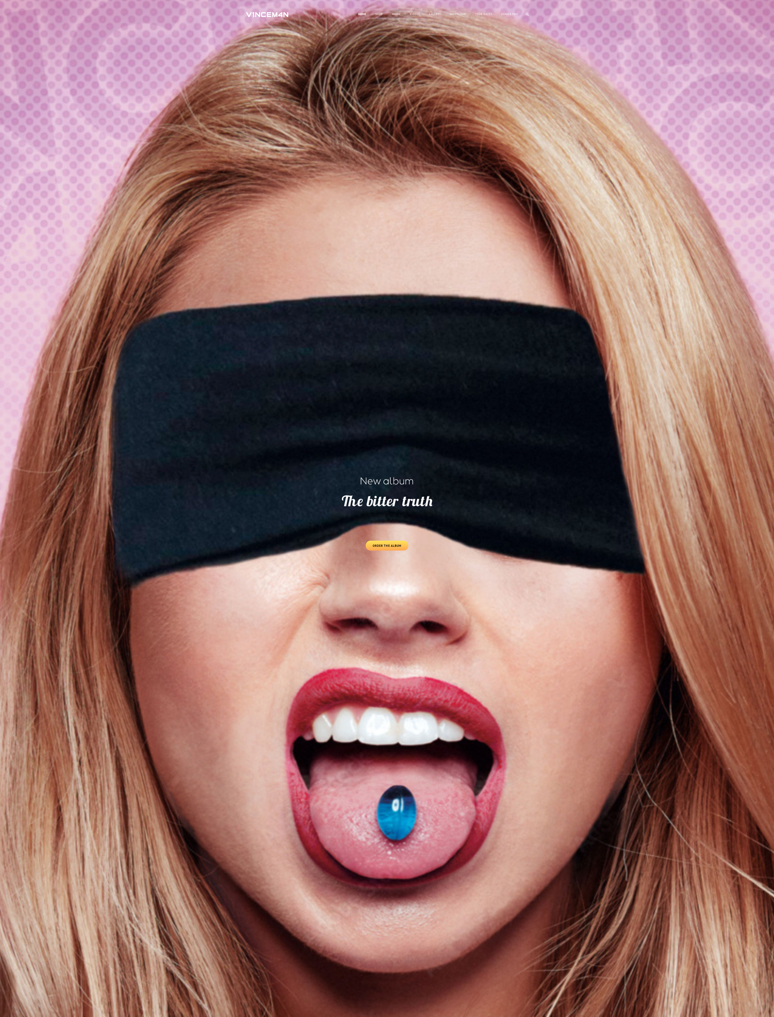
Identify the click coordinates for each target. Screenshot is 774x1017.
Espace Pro (509, 14)
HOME (362, 14)
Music (396, 14)
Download (458, 14)
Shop (379, 14)
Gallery (435, 14)
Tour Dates (483, 14)
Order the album (390, 547)
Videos (415, 14)
